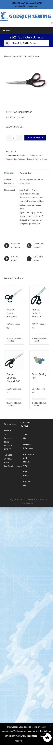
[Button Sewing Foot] (39, 360)
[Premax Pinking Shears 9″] (39, 295)
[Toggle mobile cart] (51, 22)
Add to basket (35, 138)
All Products (22, 155)
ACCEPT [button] (18, 741)
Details (18, 338)
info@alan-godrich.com (30, 223)
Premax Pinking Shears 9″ (37, 313)
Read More (31, 736)
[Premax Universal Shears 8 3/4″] (14, 360)
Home (7, 56)
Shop (14, 56)
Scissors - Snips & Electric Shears (33, 159)
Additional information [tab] (9, 181)
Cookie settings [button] (32, 741)
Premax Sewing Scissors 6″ (12, 313)
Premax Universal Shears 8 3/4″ (13, 377)
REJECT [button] (43, 736)
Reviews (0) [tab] (9, 190)
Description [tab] (9, 173)
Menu (8, 31)
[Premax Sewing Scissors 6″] (14, 295)
